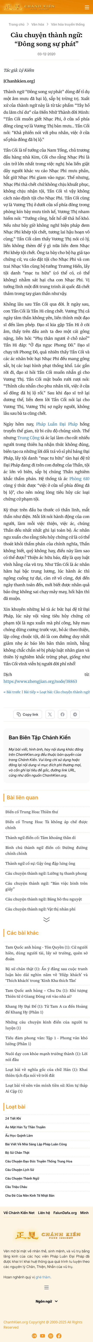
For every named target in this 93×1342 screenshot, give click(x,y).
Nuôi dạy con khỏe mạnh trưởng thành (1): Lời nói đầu (46, 1056)
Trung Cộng (28, 437)
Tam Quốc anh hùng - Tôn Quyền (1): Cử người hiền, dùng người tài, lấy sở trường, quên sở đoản (46, 953)
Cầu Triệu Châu (16, 1187)
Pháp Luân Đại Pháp (57, 424)
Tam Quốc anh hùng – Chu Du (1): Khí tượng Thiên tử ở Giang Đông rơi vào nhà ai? (46, 993)
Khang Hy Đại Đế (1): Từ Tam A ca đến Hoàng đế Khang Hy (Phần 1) (46, 1009)
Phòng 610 (79, 478)
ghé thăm (43, 1277)
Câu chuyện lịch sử (19, 1170)
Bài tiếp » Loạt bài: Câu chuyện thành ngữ (57, 692)
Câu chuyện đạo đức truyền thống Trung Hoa (38, 1161)
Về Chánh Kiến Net (19, 1213)
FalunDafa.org (65, 1213)
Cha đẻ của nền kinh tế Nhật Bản (29, 1196)
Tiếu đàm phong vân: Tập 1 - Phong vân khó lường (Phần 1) (46, 1040)
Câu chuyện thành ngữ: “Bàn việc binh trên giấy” (46, 886)
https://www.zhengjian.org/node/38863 (40, 681)
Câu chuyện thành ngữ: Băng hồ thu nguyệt (43, 899)
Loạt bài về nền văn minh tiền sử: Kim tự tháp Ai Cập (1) (46, 1088)
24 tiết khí (13, 1118)
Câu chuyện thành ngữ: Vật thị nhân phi (40, 909)
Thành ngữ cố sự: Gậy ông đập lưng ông (40, 863)
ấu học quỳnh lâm (19, 1136)
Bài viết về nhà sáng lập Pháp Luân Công (36, 1144)
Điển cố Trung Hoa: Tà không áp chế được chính (46, 824)
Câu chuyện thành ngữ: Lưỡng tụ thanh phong (46, 873)
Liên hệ (44, 1213)
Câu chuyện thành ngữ (22, 1178)
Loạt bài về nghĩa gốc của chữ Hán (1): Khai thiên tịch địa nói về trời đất (46, 1072)
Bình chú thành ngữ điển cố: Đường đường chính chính (46, 850)
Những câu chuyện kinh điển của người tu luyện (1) (46, 1025)
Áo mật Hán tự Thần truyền (25, 1127)
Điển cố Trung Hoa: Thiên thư (31, 811)
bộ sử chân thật (17, 1153)
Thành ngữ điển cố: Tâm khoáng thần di (40, 837)
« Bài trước (12, 692)
